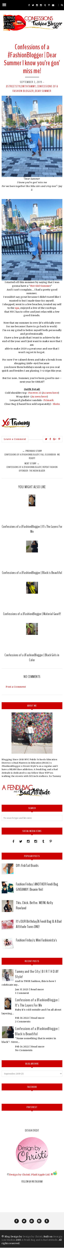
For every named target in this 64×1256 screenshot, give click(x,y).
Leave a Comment (15, 439)
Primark (48, 400)
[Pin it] (59, 439)
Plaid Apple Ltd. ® (42, 1174)
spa (17, 307)
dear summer (43, 91)
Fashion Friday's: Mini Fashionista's (36, 940)
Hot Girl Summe (40, 285)
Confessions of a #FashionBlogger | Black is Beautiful (37, 1031)
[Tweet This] (46, 439)
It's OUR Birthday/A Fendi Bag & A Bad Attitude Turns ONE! (39, 924)
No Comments (23, 1050)
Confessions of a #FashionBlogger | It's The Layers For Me (37, 1002)
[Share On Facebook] (50, 439)
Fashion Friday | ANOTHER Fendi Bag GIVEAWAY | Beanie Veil (37, 886)
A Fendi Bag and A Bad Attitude (39, 1240)
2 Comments (22, 1021)
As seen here (50, 392)
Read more (37, 989)
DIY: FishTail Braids (27, 865)
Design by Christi (19, 1174)
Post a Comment (16, 686)
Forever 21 (34, 392)
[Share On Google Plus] (54, 439)
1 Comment (22, 993)
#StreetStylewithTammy (21, 86)
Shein (56, 404)
